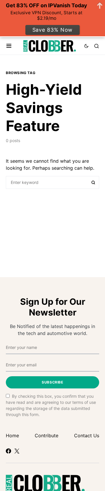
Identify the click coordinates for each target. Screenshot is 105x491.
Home (12, 435)
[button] (9, 45)
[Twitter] (17, 451)
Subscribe (52, 382)
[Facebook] (8, 451)
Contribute (46, 435)
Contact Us (86, 435)
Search (93, 182)
